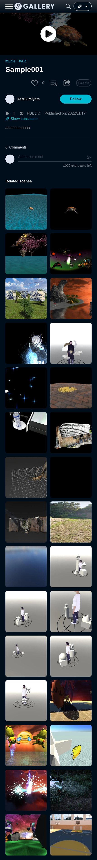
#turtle (10, 61)
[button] (68, 6)
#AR (22, 61)
